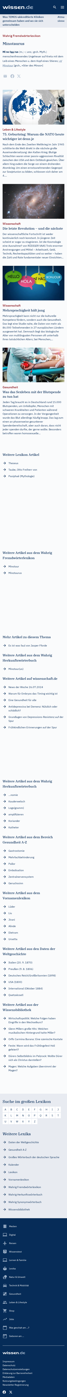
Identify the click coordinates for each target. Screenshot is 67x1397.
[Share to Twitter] (19, 76)
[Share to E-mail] (5, 76)
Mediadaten (9, 1377)
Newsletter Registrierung (15, 1384)
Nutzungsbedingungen (14, 1380)
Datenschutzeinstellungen (16, 1369)
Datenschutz (9, 1365)
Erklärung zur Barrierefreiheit (17, 1373)
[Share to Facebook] (12, 76)
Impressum (8, 1361)
